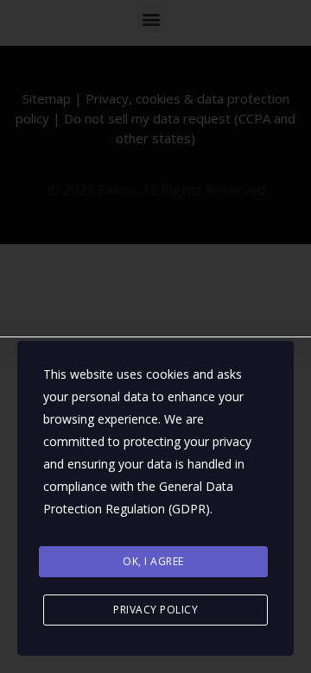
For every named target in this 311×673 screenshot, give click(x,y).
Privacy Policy (155, 609)
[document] (155, 336)
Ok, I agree (153, 561)
